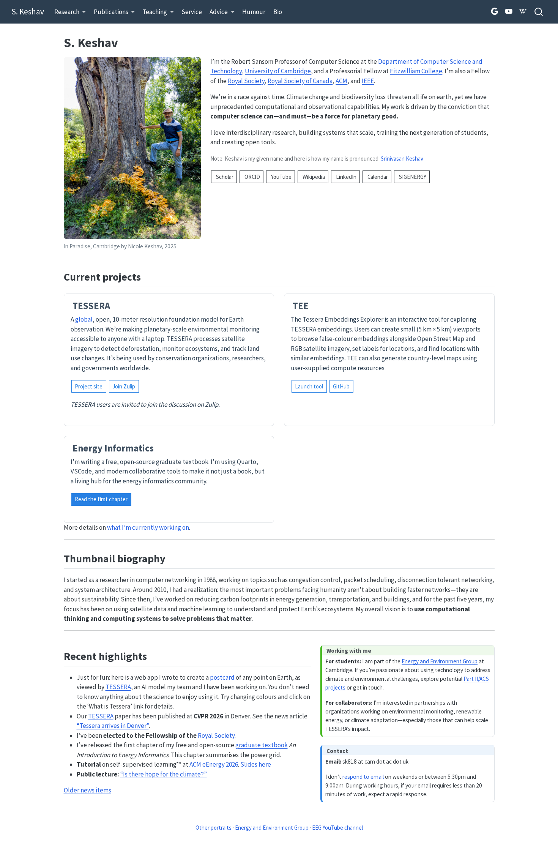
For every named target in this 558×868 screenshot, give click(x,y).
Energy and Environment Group (440, 661)
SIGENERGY (412, 176)
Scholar (224, 176)
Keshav (414, 158)
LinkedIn (345, 176)
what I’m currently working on (148, 527)
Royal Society (246, 81)
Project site (88, 386)
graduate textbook (261, 745)
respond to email (363, 776)
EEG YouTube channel (337, 827)
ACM (341, 81)
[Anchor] (148, 276)
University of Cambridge (278, 71)
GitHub (341, 386)
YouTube (281, 176)
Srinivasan (393, 158)
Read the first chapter (101, 499)
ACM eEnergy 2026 (213, 764)
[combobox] (539, 11)
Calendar (377, 176)
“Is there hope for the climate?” (163, 774)
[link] (70, 12)
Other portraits (213, 827)
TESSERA (118, 687)
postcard (222, 677)
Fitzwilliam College (416, 71)
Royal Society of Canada (300, 81)
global (84, 319)
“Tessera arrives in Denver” (113, 725)
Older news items (87, 790)
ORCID (251, 176)
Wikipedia (313, 176)
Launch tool (309, 386)
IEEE (368, 81)
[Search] (538, 11)
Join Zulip (123, 386)
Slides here (255, 764)
